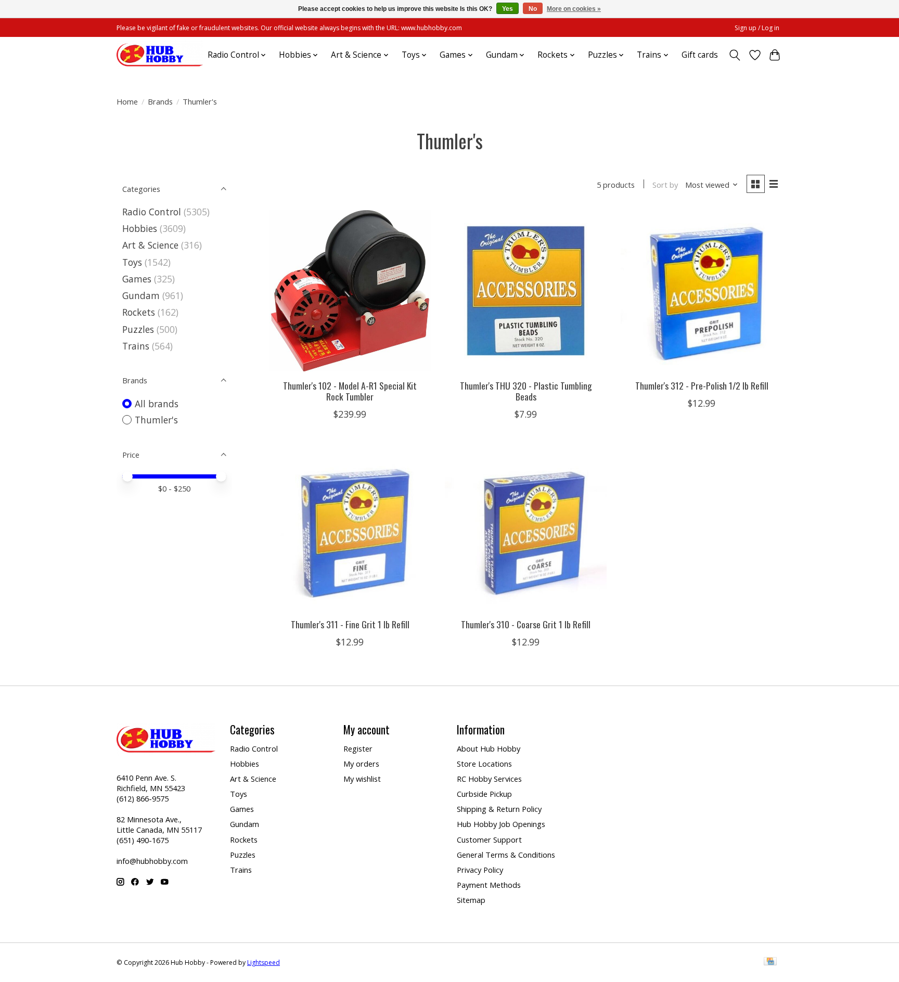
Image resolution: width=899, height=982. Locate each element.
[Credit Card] (770, 962)
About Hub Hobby (488, 748)
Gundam (141, 295)
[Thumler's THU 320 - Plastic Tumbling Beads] (525, 290)
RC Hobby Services (489, 778)
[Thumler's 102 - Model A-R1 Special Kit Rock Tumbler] (350, 290)
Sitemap (471, 900)
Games (136, 279)
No (533, 8)
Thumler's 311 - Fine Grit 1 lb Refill (350, 624)
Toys (132, 262)
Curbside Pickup (484, 794)
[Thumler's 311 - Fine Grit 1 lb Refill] (350, 529)
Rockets (138, 312)
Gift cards (700, 54)
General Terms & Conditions (506, 854)
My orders (361, 763)
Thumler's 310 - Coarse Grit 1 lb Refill (525, 624)
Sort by (665, 184)
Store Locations (484, 763)
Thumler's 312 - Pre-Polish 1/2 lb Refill (701, 385)
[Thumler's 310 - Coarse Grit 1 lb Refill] (525, 529)
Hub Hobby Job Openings (501, 824)
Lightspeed (263, 962)
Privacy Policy (480, 869)
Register (358, 748)
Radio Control (151, 211)
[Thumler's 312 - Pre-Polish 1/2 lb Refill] (701, 290)
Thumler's (156, 420)
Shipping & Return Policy (499, 809)
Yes (507, 8)
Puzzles (138, 329)
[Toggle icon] (734, 55)
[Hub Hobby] (160, 55)
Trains (135, 346)
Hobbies (139, 228)
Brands (160, 101)
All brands (156, 403)
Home (127, 101)
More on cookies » (574, 8)
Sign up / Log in (757, 27)
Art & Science (150, 245)
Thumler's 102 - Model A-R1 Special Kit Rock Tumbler (350, 391)
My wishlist (362, 778)
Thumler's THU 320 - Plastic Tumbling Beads (526, 391)
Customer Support (489, 839)
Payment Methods (489, 885)
